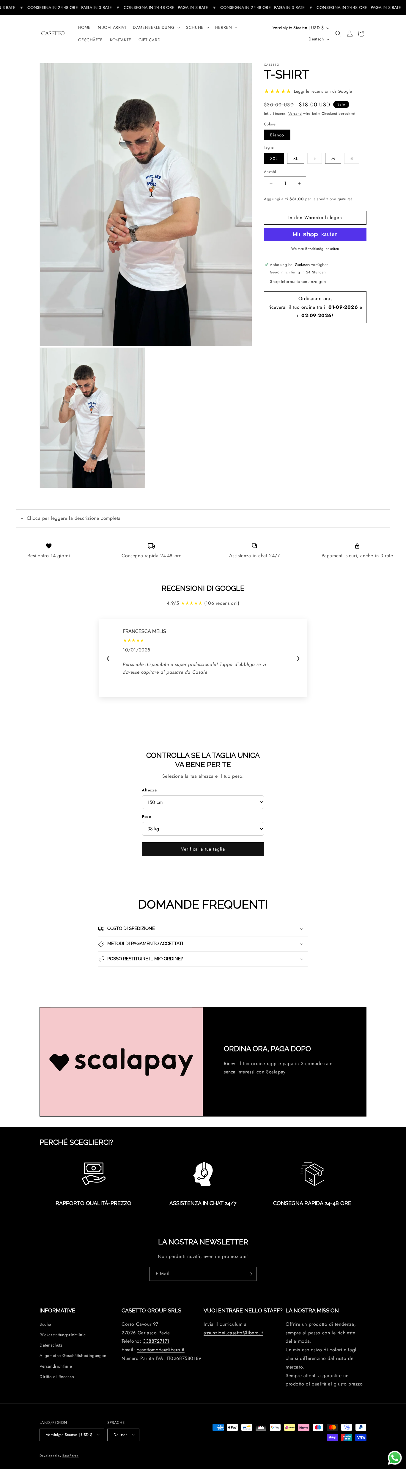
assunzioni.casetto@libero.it (233, 1332)
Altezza (149, 790)
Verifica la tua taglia (203, 849)
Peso (146, 816)
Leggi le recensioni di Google (323, 91)
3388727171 (156, 1341)
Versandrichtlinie (56, 1366)
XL (295, 158)
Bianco (277, 135)
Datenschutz (51, 1345)
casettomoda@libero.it (161, 1349)
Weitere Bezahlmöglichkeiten (315, 248)
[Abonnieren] (249, 1274)
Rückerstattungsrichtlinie (63, 1334)
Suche (45, 1324)
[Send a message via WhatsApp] (395, 1458)
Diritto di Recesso (57, 1376)
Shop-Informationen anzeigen (298, 281)
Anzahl (270, 171)
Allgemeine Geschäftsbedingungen (73, 1355)
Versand (295, 113)
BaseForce (70, 1455)
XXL (274, 158)
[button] (155, 27)
